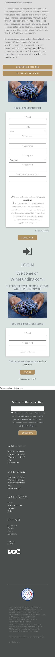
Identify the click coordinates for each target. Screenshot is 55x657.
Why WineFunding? (16, 454)
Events (11, 528)
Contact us (12, 525)
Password (27, 164)
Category (28, 155)
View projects (13, 463)
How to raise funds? (16, 477)
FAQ (10, 460)
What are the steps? (16, 457)
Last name (27, 145)
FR (9, 544)
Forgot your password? (27, 379)
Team (10, 502)
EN (11, 544)
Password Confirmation (27, 174)
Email (27, 117)
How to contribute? (16, 451)
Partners (11, 508)
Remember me (29, 352)
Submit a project (14, 488)
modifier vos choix (32, 48)
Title (27, 126)
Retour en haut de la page (11, 388)
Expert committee (15, 505)
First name (27, 136)
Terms (10, 531)
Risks (10, 511)
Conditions (12, 534)
